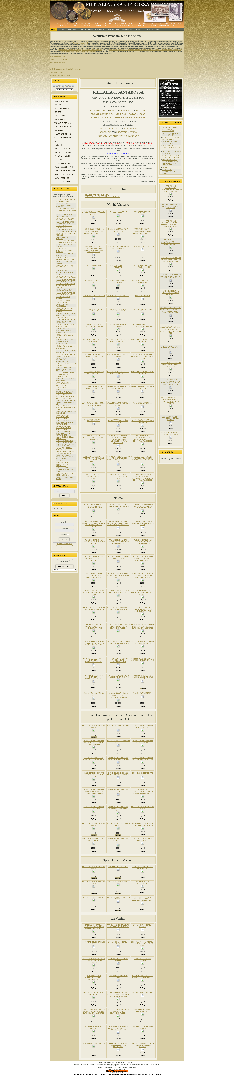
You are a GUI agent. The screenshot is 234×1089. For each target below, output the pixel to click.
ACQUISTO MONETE (62, 182)
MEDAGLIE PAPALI (61, 108)
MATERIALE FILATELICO (63, 152)
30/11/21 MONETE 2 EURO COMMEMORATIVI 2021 (65, 219)
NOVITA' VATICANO (61, 101)
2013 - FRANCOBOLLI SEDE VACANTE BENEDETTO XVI (169, 129)
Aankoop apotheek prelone (59, 59)
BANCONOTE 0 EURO (62, 134)
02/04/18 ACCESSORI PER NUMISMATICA (65, 379)
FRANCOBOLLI (60, 116)
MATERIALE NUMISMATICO (64, 149)
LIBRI (56, 141)
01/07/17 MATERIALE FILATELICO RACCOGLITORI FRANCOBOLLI (65, 407)
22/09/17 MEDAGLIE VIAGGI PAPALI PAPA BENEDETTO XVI (65, 402)
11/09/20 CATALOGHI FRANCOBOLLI (63, 305)
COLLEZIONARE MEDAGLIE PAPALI (97, 195)
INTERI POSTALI (60, 130)
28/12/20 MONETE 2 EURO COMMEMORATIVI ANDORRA (66, 277)
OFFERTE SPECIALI (62, 156)
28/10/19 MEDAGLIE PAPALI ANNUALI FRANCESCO (65, 351)
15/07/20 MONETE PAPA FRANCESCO (64, 322)
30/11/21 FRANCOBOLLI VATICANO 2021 (64, 226)
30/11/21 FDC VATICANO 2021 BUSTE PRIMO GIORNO (66, 230)
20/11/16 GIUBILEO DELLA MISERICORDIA (65, 438)
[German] (64, 85)
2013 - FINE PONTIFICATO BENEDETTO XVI (171, 142)
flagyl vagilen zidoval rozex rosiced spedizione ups (78, 51)
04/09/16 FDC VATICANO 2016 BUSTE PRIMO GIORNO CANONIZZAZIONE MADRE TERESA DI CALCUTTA (66, 443)
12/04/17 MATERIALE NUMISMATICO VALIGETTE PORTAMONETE (65, 433)
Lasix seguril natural (56, 72)
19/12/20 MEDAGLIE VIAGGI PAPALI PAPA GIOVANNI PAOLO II (65, 285)
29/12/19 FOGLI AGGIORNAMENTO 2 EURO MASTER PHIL (65, 346)
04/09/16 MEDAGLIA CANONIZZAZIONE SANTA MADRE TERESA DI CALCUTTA (65, 457)
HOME (53, 29)
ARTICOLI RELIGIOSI (62, 163)
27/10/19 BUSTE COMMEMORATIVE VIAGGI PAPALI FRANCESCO (65, 360)
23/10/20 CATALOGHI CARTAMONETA (63, 301)
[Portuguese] (70, 85)
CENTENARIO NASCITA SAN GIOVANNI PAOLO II (170, 138)
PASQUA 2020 (167, 167)
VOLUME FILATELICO (62, 123)
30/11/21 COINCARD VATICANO (63, 238)
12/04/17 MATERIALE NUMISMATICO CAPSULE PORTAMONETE (64, 422)
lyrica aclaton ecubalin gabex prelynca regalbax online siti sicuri (80, 50)
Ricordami (63, 535)
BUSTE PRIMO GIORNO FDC (65, 127)
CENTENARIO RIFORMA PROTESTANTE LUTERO (170, 156)
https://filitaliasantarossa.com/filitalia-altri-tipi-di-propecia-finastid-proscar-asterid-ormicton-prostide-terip (145, 50)
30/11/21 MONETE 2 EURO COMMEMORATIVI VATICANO (66, 241)
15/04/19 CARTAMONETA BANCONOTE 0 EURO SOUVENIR (64, 369)
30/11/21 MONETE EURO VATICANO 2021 (64, 255)
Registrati (64, 548)
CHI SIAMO (61, 29)
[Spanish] (64, 87)
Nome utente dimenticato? (64, 546)
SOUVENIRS (59, 160)
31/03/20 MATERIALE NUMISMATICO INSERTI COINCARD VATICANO (64, 330)
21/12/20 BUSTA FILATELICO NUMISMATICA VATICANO (65, 281)
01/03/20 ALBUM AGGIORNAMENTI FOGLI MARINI (64, 336)
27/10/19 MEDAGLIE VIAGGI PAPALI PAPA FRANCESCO (65, 355)
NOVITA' (57, 105)
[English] (57, 85)
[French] (60, 85)
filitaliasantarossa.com (57, 56)
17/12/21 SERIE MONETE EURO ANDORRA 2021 (64, 215)
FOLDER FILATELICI (62, 119)
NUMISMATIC (106, 132)
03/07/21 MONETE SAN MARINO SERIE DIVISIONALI (65, 258)
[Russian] (74, 85)
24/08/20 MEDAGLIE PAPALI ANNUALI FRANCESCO (65, 314)
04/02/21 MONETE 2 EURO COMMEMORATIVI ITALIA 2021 (65, 267)
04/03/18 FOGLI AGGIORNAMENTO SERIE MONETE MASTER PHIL (64, 391)
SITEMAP (138, 29)
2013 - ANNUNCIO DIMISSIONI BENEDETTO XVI (171, 147)
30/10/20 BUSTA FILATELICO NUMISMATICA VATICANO (65, 294)
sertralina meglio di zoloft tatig (60, 75)
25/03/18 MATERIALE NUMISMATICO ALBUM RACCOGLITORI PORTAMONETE (63, 384)
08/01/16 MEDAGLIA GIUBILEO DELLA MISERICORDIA (62, 464)
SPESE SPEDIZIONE (113, 29)
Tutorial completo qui (80, 43)
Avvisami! (143, 688)
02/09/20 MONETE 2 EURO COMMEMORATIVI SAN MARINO (65, 309)
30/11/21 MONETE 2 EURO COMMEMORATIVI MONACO (65, 223)
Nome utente (64, 522)
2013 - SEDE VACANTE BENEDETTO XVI (170, 134)
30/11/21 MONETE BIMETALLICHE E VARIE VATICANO (64, 250)
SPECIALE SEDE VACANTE (64, 171)
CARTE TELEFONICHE (62, 138)
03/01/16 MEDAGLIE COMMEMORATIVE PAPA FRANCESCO (64, 469)
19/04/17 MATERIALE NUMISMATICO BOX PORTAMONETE (63, 416)
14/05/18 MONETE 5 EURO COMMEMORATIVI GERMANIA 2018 (65, 374)
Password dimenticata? (64, 544)
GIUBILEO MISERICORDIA (64, 174)
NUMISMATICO (130, 128)
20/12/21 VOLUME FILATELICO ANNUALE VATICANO (63, 205)
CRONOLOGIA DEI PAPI (151, 29)
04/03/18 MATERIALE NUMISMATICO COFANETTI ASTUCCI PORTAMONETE (65, 396)
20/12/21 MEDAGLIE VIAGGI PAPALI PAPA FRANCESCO (65, 200)
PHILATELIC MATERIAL (126, 132)
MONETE (57, 112)
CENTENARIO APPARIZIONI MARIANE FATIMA (170, 171)
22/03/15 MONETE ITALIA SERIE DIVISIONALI (64, 474)
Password (64, 528)
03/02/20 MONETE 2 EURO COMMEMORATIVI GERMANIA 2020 (65, 341)
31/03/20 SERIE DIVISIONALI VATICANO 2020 (65, 326)
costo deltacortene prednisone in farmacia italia (65, 69)
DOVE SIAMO (72, 29)
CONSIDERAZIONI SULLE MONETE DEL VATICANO (102, 197)
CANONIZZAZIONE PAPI (63, 167)
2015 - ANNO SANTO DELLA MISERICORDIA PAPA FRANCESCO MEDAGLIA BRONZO (170, 162)
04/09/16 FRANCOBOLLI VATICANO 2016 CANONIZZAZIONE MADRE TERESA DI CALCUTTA (65, 450)
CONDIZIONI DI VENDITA (96, 29)
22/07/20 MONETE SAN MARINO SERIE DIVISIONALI (65, 318)
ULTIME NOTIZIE (127, 29)
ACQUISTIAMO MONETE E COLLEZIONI (118, 136)
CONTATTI (82, 29)
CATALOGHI (58, 145)
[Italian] (54, 85)
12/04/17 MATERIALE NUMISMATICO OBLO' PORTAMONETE (63, 427)
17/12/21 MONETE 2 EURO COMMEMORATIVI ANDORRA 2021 (66, 210)
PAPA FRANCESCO (61, 178)
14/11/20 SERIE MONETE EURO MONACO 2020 (64, 290)
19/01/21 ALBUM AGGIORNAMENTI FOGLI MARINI (64, 272)
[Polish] (67, 85)
